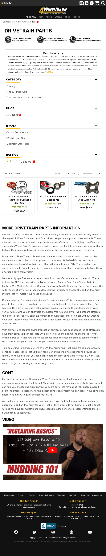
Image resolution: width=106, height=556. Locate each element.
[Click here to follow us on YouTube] (90, 532)
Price (51, 108)
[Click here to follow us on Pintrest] (71, 532)
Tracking (32, 495)
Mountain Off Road (17, 143)
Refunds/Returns (46, 495)
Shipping (21, 495)
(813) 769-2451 (77, 505)
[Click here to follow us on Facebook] (16, 532)
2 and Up (27, 161)
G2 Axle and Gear (16, 138)
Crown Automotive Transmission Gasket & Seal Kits (19, 199)
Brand (51, 126)
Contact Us (97, 495)
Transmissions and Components (24, 97)
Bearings (11, 86)
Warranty (61, 495)
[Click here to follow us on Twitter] (34, 532)
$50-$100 (12, 114)
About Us (85, 495)
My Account (9, 495)
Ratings (51, 154)
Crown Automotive (17, 132)
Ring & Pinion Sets (16, 91)
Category (51, 79)
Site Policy (73, 495)
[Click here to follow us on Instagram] (53, 532)
